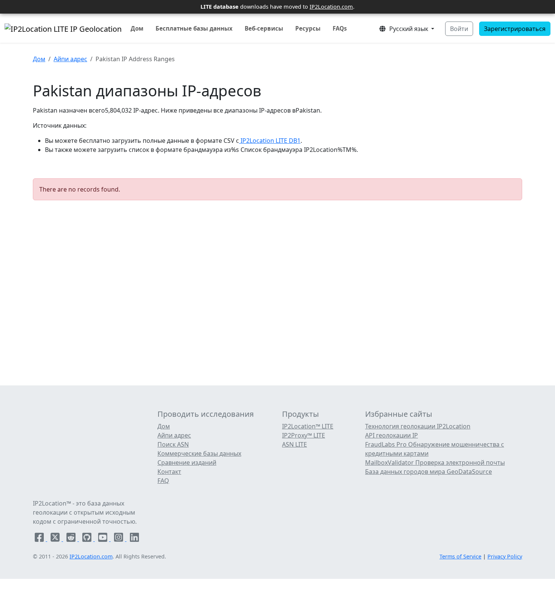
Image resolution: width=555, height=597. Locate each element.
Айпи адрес (70, 59)
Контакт (169, 471)
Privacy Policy (504, 556)
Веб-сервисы (264, 28)
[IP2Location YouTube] (103, 539)
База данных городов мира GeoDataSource (428, 471)
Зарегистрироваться (515, 29)
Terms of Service (460, 556)
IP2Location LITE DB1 (270, 140)
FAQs (340, 28)
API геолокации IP (391, 435)
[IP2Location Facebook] (40, 539)
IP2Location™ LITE (307, 426)
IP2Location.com (331, 6)
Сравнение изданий (186, 462)
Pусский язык (408, 29)
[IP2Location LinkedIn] (134, 539)
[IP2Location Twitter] (56, 539)
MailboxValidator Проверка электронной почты (435, 462)
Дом (137, 28)
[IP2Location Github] (87, 539)
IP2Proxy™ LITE (303, 435)
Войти (459, 29)
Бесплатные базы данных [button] (194, 28)
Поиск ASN (173, 444)
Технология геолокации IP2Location (417, 426)
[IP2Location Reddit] (72, 539)
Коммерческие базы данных (199, 453)
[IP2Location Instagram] (119, 539)
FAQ (163, 480)
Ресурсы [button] (308, 28)
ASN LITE (294, 444)
